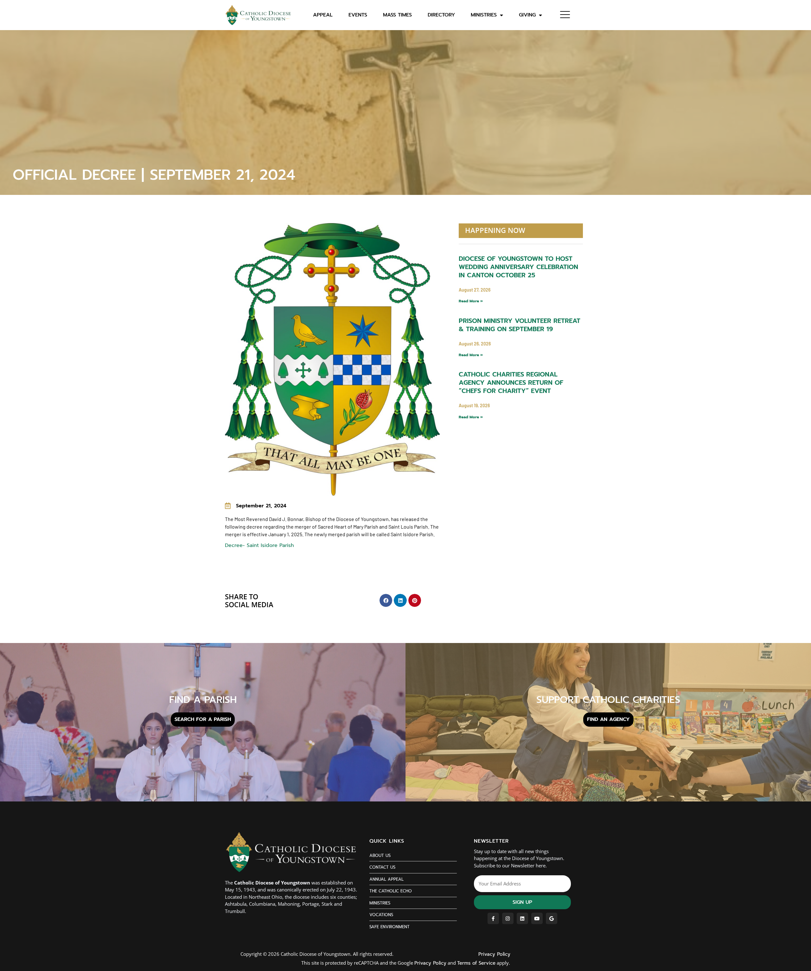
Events (357, 15)
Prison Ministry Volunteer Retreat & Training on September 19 (519, 325)
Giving (527, 15)
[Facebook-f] (493, 918)
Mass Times (397, 15)
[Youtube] (537, 918)
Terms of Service (476, 963)
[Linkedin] (522, 918)
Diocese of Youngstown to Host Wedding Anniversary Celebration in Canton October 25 (518, 267)
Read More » (471, 301)
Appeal (323, 15)
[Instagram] (508, 918)
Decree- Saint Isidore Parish (260, 545)
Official (242, 213)
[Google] (551, 918)
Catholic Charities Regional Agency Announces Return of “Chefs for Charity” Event (511, 382)
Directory (441, 15)
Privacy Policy (494, 954)
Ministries (484, 15)
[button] (386, 600)
